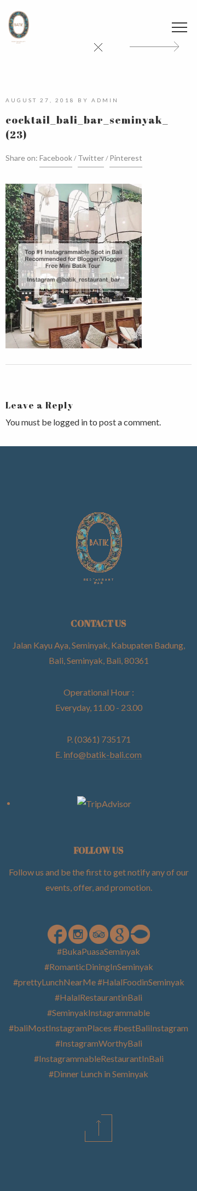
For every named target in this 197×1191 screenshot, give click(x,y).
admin (105, 100)
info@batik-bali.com (102, 754)
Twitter (91, 157)
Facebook (55, 157)
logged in (70, 422)
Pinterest (125, 157)
